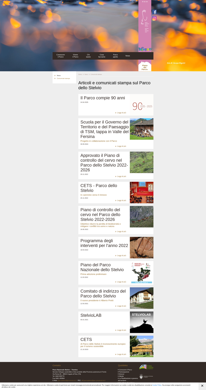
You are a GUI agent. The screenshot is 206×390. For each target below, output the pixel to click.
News (128, 56)
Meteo (130, 1)
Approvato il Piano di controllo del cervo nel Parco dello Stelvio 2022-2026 (104, 162)
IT (142, 1)
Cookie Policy (156, 385)
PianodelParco (145, 67)
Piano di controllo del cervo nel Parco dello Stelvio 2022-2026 (100, 214)
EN (147, 1)
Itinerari (121, 374)
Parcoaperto (115, 56)
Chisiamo (88, 56)
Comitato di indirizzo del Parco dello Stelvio (103, 293)
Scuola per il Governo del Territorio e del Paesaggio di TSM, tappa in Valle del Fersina (104, 129)
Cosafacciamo (101, 56)
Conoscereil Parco (60, 56)
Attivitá (121, 376)
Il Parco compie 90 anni (102, 97)
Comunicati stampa (63, 78)
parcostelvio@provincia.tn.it (67, 380)
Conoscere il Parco (125, 370)
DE (144, 1)
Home (80, 74)
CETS (86, 339)
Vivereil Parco (75, 56)
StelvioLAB (90, 315)
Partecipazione (124, 372)
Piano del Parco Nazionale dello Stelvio (102, 267)
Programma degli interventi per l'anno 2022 (104, 243)
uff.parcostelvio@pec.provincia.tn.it (93, 380)
